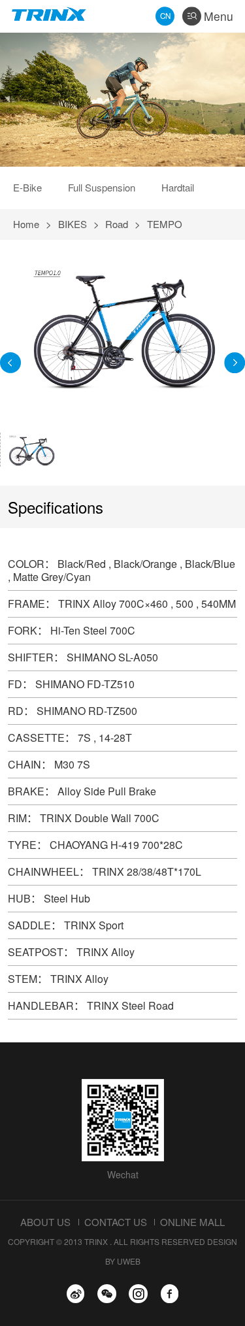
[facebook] (169, 1293)
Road (116, 224)
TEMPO (164, 224)
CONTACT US (115, 1222)
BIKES (72, 224)
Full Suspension (101, 187)
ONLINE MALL (192, 1222)
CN (165, 15)
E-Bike (27, 187)
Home (26, 224)
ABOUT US (45, 1222)
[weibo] (75, 1293)
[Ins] (138, 1293)
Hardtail (177, 187)
